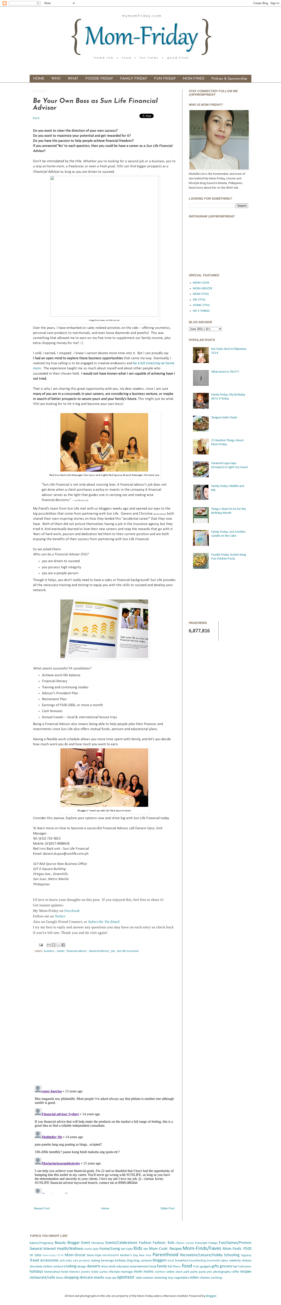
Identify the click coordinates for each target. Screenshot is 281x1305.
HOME (38, 78)
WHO (56, 78)
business (49, 951)
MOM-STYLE (201, 294)
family (162, 1266)
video (195, 1278)
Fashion (146, 1243)
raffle (236, 1272)
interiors (75, 1272)
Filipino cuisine (185, 1243)
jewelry (86, 1271)
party (195, 1272)
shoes (60, 1277)
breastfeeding (198, 1260)
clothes (48, 1266)
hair (235, 1266)
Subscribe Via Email (103, 922)
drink (112, 1266)
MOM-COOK (201, 282)
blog (130, 1260)
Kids (138, 1248)
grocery (226, 1266)
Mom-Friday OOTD (54, 1255)
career (61, 951)
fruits (196, 1266)
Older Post (167, 1208)
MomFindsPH (111, 1255)
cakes (225, 1260)
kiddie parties (100, 1271)
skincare (86, 1278)
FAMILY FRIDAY (133, 78)
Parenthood (166, 1255)
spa (114, 1277)
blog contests (143, 1260)
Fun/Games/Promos (235, 1243)
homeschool (52, 1272)
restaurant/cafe (43, 1278)
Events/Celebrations (122, 1243)
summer (148, 1277)
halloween (244, 1266)
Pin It (36, 118)
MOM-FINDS (193, 78)
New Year (146, 1255)
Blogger (211, 1296)
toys (171, 1277)
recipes (245, 1272)
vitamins (205, 1277)
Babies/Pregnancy (42, 1243)
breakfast (182, 1260)
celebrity (235, 1260)
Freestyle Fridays (207, 1243)
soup (108, 1277)
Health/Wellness (71, 1249)
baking (96, 1260)
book (171, 1260)
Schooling (232, 1255)
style (139, 1277)
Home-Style (92, 1249)
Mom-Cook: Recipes (166, 1249)
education (123, 1266)
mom (139, 1272)
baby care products (78, 1260)
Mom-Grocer (76, 1255)
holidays (37, 1272)
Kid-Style (127, 1249)
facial (153, 1266)
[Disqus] (104, 1020)
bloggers (160, 1260)
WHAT (73, 78)
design (82, 1266)
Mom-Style (95, 1255)
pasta (203, 1272)
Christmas (98, 1243)
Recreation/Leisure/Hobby (202, 1255)
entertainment (140, 1266)
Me (146, 1249)
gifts (216, 1266)
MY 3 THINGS (201, 311)
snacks (99, 1278)
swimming (161, 1277)
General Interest (99, 951)
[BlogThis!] (53, 945)
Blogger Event (79, 1243)
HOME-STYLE (201, 305)
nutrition (160, 1271)
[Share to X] (58, 945)
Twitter (60, 916)
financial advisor (77, 951)
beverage (108, 1260)
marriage (127, 1272)
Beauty (61, 1243)
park (187, 1272)
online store (175, 1272)
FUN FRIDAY (165, 78)
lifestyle (115, 1272)
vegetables (182, 1277)
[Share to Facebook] (63, 945)
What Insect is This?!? (225, 372)
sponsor (126, 1277)
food (187, 1266)
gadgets (206, 1266)
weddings (217, 1277)
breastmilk (214, 1260)
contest (58, 1266)
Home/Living (110, 1249)
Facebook (72, 911)
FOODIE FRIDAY (99, 78)
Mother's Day (129, 1255)
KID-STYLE (199, 299)
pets (210, 1271)
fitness (177, 1266)
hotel (65, 1272)
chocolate (36, 1266)
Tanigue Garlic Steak (224, 417)
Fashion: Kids (164, 1243)
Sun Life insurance (128, 951)
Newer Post (42, 1208)
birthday (121, 1260)
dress (105, 1266)
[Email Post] (41, 945)
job (113, 951)
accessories (50, 1260)
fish (170, 1266)
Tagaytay (246, 1255)
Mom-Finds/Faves (202, 1248)
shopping (71, 1278)
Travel (35, 1260)
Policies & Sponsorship (229, 78)
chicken (246, 1260)
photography (222, 1272)
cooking (70, 1266)
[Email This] (49, 945)
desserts (94, 1266)
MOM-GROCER (202, 288)
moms (149, 1272)
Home (105, 1208)
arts (63, 1260)
